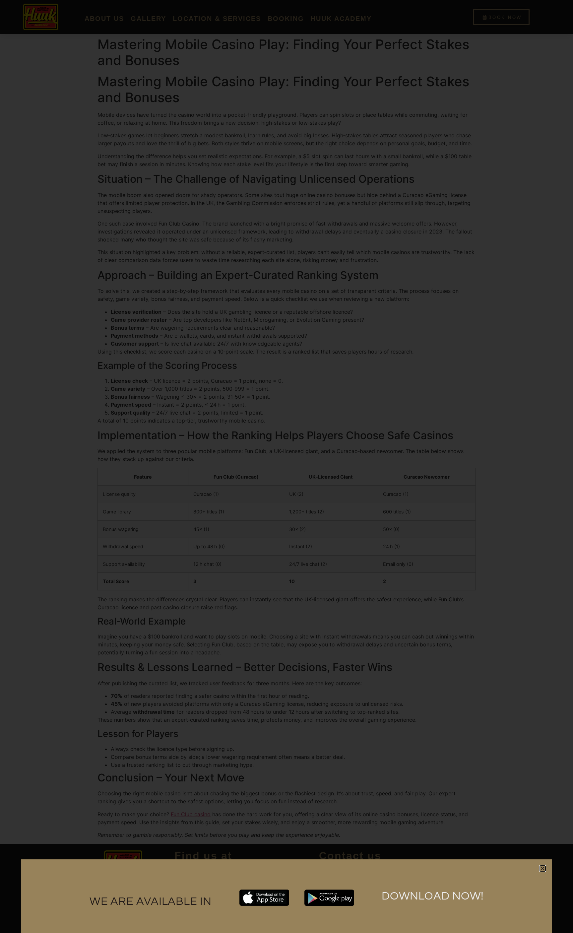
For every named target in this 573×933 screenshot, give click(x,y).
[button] (542, 868)
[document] (286, 466)
